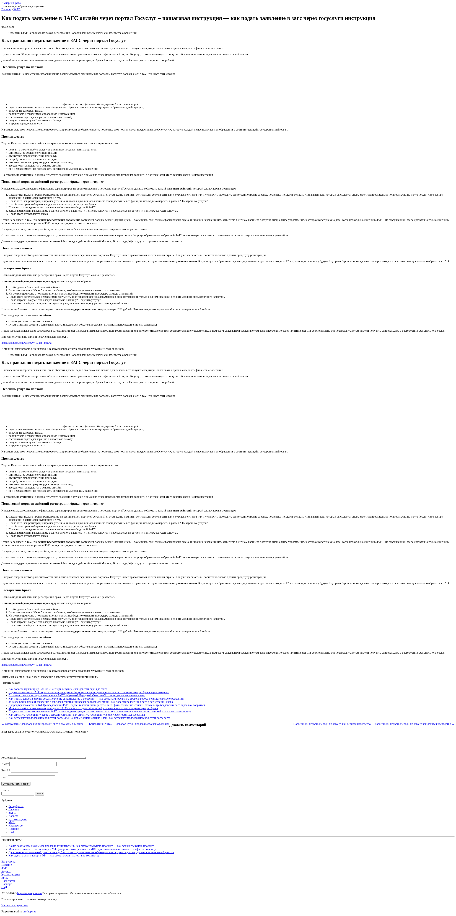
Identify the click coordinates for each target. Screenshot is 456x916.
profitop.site (29, 911)
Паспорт (14, 828)
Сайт (4, 777)
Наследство (16, 825)
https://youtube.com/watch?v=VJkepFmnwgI (26, 342)
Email (5, 770)
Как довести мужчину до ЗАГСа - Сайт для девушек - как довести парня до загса (58, 688)
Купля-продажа (18, 819)
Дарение (14, 809)
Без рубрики (16, 806)
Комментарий (9, 757)
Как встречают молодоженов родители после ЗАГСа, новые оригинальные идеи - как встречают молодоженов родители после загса (89, 717)
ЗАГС (12, 812)
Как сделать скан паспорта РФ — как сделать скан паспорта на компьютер (54, 855)
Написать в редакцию (14, 905)
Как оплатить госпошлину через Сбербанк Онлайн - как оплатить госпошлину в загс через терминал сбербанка (77, 714)
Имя (5, 763)
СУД (11, 831)
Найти (40, 793)
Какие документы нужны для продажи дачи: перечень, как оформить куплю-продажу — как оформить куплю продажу (81, 845)
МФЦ (12, 822)
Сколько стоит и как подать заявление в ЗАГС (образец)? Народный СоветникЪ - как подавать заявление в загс (77, 695)
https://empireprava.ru (29, 893)
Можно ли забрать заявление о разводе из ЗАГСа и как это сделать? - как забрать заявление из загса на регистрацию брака (83, 708)
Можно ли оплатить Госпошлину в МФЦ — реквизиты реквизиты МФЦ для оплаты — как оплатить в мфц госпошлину (82, 849)
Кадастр (13, 815)
